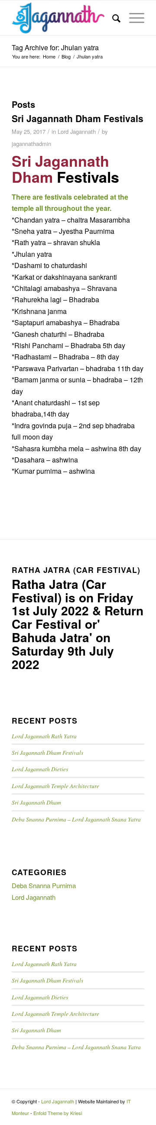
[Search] (112, 17)
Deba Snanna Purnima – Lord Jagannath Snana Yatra (76, 819)
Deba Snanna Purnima (44, 885)
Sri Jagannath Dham (36, 802)
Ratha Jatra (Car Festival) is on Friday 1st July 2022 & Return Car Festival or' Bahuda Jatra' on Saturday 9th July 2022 (77, 624)
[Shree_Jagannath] (65, 17)
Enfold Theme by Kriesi (57, 1112)
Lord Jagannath (77, 131)
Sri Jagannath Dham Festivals (77, 118)
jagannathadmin (31, 143)
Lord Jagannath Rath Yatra (44, 736)
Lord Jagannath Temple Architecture (55, 786)
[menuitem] (112, 17)
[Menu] (132, 17)
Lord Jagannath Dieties (40, 769)
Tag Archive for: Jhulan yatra (55, 47)
